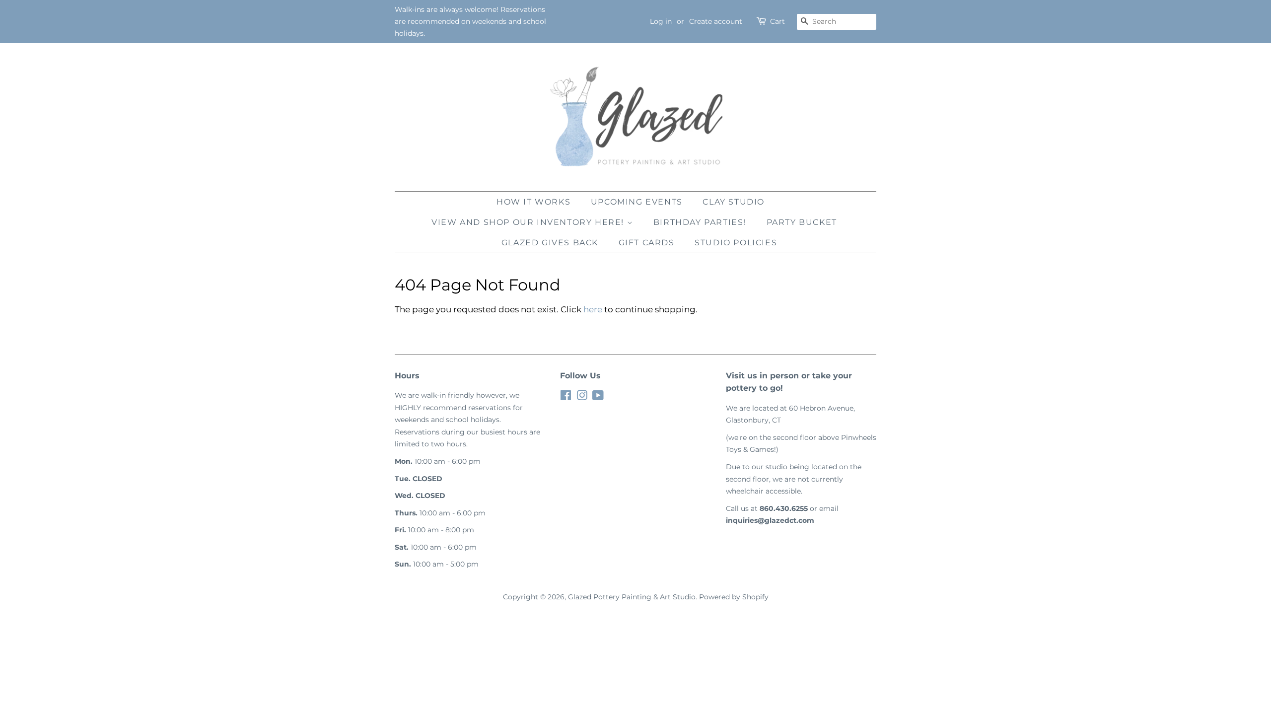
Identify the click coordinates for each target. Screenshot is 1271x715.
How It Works (533, 202)
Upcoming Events (637, 202)
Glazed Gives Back (549, 242)
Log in (661, 21)
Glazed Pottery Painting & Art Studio (632, 596)
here (592, 309)
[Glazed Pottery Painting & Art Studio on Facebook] (565, 397)
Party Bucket (802, 222)
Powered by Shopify (734, 596)
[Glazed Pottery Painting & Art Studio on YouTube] (598, 397)
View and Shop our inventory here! (529, 222)
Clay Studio (734, 202)
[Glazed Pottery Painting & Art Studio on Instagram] (581, 397)
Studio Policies (736, 242)
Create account (715, 21)
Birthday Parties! (699, 222)
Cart (777, 21)
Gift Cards (647, 242)
